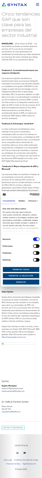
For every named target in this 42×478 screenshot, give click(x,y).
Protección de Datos (13, 464)
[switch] (36, 246)
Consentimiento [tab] (9, 201)
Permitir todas (21, 269)
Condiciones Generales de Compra (26, 460)
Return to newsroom (13, 428)
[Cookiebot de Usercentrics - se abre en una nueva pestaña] (29, 194)
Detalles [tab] (21, 201)
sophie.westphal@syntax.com (13, 391)
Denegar (21, 282)
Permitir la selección (21, 276)
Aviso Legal (8, 460)
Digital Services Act (29, 464)
